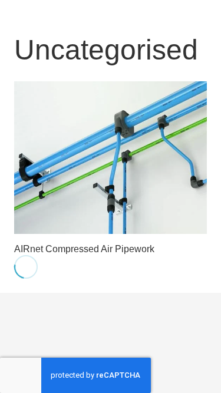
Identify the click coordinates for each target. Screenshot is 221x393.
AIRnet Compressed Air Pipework (84, 249)
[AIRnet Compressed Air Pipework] (110, 158)
